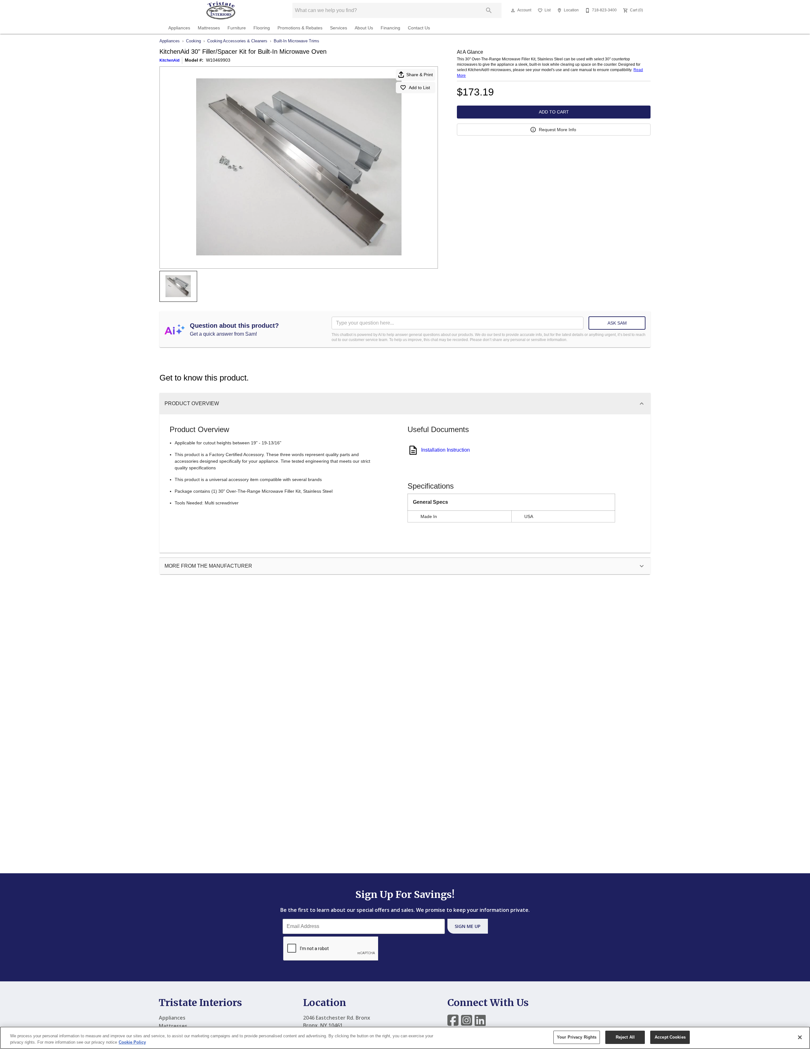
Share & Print (419, 74)
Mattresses (209, 28)
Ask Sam (617, 323)
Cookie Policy (132, 1042)
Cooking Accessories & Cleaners (237, 41)
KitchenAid (169, 60)
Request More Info (557, 129)
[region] (405, 1038)
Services (338, 28)
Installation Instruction (445, 450)
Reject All (625, 1037)
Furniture (236, 28)
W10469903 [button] (218, 60)
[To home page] (221, 10)
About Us (364, 28)
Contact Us (419, 28)
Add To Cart (554, 111)
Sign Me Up (467, 926)
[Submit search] (489, 10)
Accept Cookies (670, 1037)
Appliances (179, 28)
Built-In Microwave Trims (296, 41)
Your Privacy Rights (576, 1037)
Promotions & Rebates (299, 28)
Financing (390, 28)
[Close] (800, 1037)
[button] (513, 10)
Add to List (419, 87)
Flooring (261, 28)
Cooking (193, 41)
